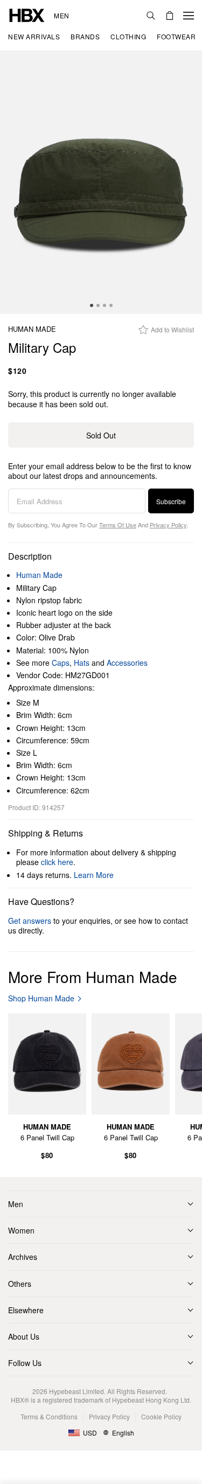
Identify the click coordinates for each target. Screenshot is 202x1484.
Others (19, 1283)
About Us (23, 1336)
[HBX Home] (27, 14)
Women (21, 1230)
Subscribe (171, 501)
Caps (60, 662)
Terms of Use (117, 524)
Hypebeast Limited (76, 1391)
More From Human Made (92, 976)
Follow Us (24, 1362)
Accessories (127, 662)
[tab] (91, 305)
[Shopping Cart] (169, 15)
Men (61, 15)
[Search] (150, 15)
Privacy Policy (168, 524)
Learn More (94, 874)
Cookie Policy (161, 1416)
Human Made (32, 329)
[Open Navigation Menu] (188, 15)
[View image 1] (101, 182)
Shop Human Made (41, 998)
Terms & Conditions (49, 1416)
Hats (81, 662)
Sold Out (101, 435)
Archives (22, 1256)
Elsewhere (26, 1310)
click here (57, 861)
